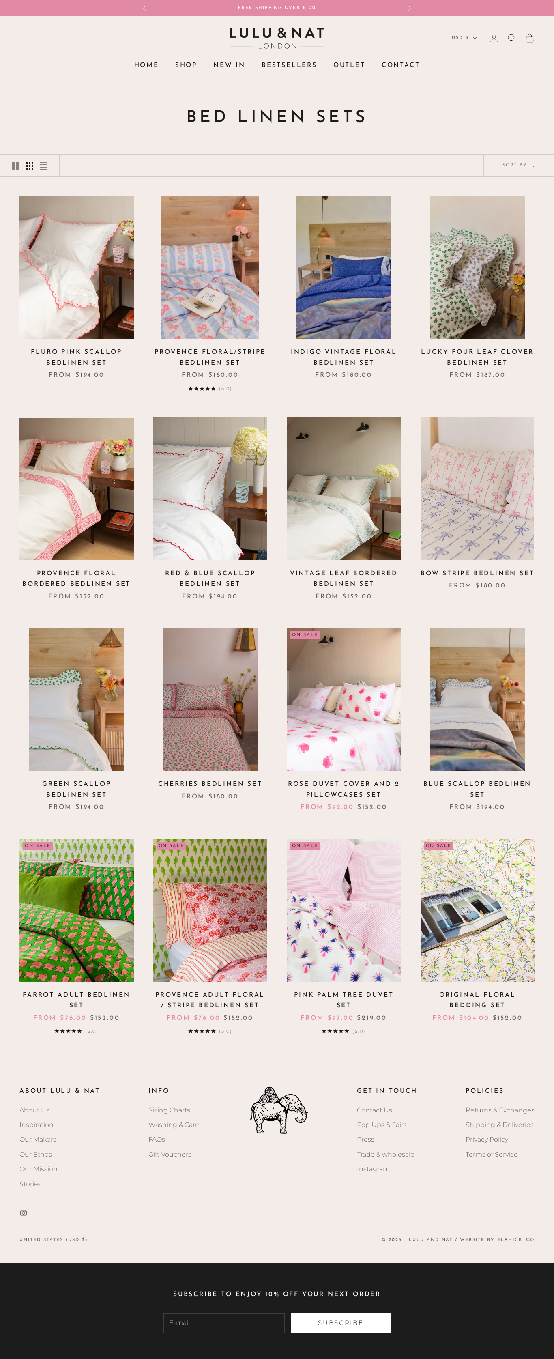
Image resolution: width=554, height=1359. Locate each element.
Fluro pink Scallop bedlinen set (76, 357)
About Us (34, 1110)
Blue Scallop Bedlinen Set (477, 789)
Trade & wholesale (385, 1154)
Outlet (349, 65)
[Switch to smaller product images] (29, 166)
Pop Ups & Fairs (382, 1125)
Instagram (373, 1169)
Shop (186, 65)
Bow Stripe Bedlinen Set (478, 573)
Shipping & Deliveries (500, 1125)
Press (365, 1139)
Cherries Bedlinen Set (210, 784)
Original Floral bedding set (477, 1000)
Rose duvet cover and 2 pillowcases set (344, 789)
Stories (30, 1184)
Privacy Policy (487, 1139)
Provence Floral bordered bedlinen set (76, 579)
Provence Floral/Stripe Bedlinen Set (210, 357)
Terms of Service (492, 1154)
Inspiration (36, 1125)
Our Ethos (35, 1154)
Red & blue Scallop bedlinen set (210, 579)
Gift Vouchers (169, 1154)
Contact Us (374, 1110)
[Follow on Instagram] (23, 1213)
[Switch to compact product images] (43, 166)
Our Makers (37, 1139)
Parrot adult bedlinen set (76, 1000)
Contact (401, 65)
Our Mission (38, 1169)
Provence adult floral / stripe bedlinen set (210, 1000)
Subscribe (340, 1323)
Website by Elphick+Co (497, 1240)
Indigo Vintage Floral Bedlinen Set (344, 357)
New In (229, 65)
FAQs (156, 1139)
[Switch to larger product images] (15, 166)
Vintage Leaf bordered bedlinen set (344, 579)
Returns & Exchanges (500, 1110)
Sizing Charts (169, 1110)
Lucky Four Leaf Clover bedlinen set (477, 357)
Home (146, 65)
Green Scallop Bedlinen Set (76, 789)
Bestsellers (289, 65)
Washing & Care (173, 1125)
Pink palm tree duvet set (343, 1000)
